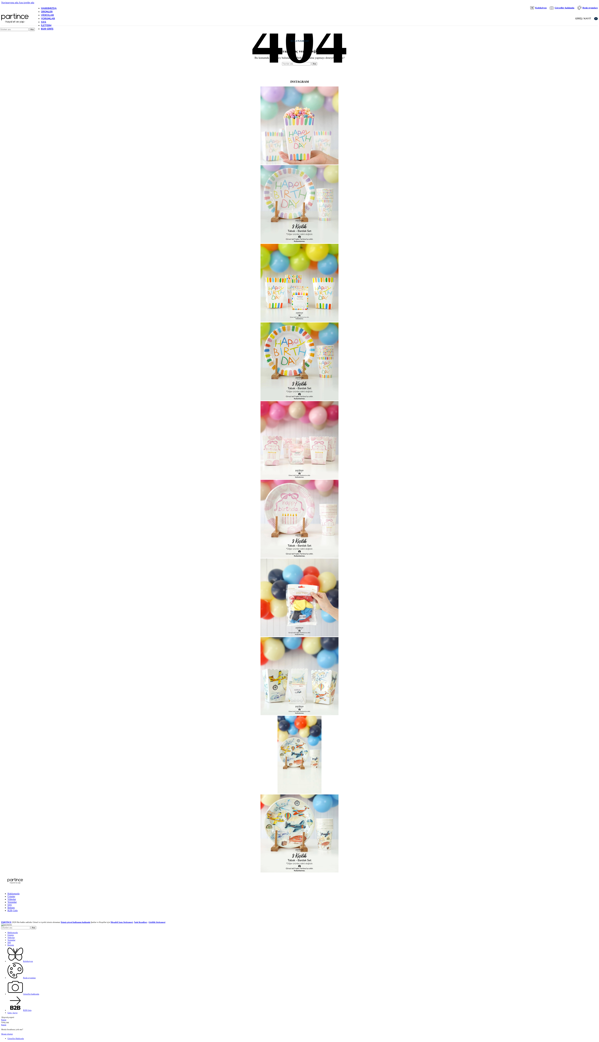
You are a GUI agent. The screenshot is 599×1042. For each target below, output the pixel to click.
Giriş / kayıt (12, 1013)
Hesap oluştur (7, 1034)
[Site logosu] (15, 23)
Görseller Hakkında (15, 1038)
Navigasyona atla (10, 2)
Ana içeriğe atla (26, 2)
